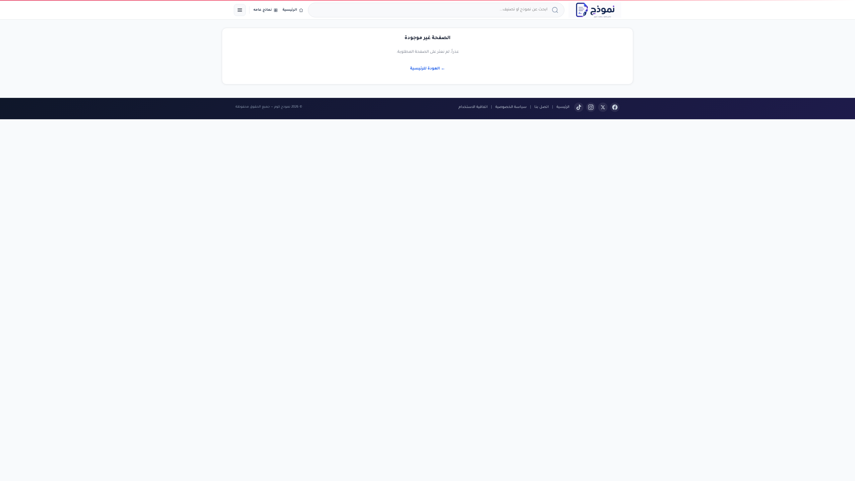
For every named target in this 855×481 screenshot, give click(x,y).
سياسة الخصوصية (511, 107)
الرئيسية (562, 107)
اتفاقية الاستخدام (473, 107)
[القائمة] (240, 10)
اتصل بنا (541, 107)
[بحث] (556, 10)
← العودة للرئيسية (427, 69)
